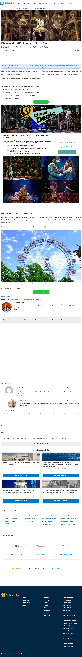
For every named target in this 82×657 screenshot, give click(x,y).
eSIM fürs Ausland (69, 646)
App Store (55, 67)
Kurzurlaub (67, 610)
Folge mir (18, 309)
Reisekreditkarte (23, 320)
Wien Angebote (37, 299)
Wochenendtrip (68, 600)
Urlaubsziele (67, 605)
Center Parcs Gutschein (30, 518)
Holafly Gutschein (47, 521)
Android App (47, 610)
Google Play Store (41, 67)
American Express (69, 633)
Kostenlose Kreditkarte (70, 623)
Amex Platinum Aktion (70, 631)
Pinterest (46, 597)
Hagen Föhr (21, 302)
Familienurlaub (68, 613)
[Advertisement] (40, 340)
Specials (24, 8)
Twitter (46, 607)
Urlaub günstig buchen (70, 615)
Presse (25, 597)
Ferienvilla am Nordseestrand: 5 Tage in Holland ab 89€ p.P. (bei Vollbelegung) (60, 491)
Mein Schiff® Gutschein (49, 518)
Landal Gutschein (66, 516)
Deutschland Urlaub (69, 595)
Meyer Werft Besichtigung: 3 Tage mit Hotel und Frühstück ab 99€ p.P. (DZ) (19, 491)
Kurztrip (3, 296)
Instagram (46, 600)
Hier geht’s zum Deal (41, 102)
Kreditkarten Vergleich (70, 620)
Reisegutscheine (68, 643)
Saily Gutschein (46, 524)
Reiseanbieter (68, 618)
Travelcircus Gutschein (48, 516)
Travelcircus (14, 74)
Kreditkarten (44, 3)
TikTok (45, 602)
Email (2, 432)
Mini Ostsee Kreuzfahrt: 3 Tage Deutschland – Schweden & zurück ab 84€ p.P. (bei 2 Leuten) (60, 465)
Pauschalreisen (68, 597)
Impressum (26, 600)
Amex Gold (67, 636)
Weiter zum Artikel (21, 475)
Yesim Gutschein (28, 521)
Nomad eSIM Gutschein (67, 521)
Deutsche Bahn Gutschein (68, 518)
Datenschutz (26, 602)
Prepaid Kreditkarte (69, 625)
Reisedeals (20, 3)
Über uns (25, 595)
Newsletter (47, 615)
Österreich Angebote (16, 299)
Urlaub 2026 (67, 607)
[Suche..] (80, 3)
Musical (8, 296)
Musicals (9, 71)
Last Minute (67, 602)
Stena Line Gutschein (11, 518)
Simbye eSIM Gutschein (68, 524)
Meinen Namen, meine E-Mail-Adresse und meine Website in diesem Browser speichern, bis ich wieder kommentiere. (35, 438)
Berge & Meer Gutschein (31, 516)
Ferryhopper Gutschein (11, 516)
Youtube (46, 605)
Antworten (20, 396)
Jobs (24, 605)
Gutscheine (31, 3)
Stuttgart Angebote (27, 299)
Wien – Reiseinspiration (41, 292)
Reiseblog (62, 3)
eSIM (54, 3)
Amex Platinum (68, 638)
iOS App (46, 613)
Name (3, 426)
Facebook (46, 595)
